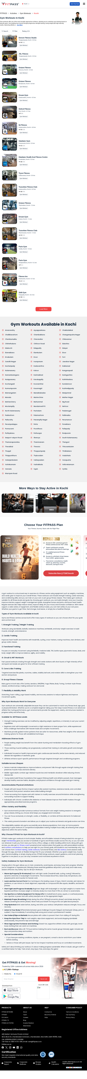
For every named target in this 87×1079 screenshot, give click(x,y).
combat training (21, 850)
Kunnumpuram (11, 388)
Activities (13, 13)
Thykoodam (38, 455)
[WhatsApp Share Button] (21, 1047)
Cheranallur (38, 339)
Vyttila (64, 469)
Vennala (8, 469)
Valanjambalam (11, 460)
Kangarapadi (67, 370)
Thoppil (8, 451)
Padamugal (66, 411)
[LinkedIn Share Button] (18, 1047)
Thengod (65, 442)
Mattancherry (10, 402)
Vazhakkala (38, 464)
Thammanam (39, 442)
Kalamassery (10, 370)
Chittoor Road (39, 344)
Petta (36, 424)
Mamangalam (10, 393)
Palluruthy (9, 420)
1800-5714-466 (16, 1042)
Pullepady (66, 429)
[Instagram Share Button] (10, 1047)
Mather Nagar (67, 397)
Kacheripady (10, 366)
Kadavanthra (39, 366)
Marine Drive (38, 397)
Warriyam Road (11, 473)
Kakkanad (66, 366)
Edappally (37, 348)
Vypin (36, 469)
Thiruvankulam (68, 447)
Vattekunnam (10, 464)
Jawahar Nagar (68, 361)
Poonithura (38, 429)
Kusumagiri (38, 388)
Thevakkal (9, 447)
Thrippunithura (11, 455)
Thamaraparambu (12, 442)
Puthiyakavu (9, 433)
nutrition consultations (13, 847)
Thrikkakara (67, 451)
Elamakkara (9, 353)
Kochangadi (10, 384)
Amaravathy (10, 330)
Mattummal (38, 402)
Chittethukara (10, 344)
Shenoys (37, 438)
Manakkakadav (40, 393)
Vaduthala (66, 455)
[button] (25, 4)
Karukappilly (38, 379)
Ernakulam (9, 357)
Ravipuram (66, 433)
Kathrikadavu (67, 379)
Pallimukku (66, 415)
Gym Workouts (25, 13)
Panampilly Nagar (40, 420)
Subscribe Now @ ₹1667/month (61, 573)
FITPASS (3, 13)
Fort (63, 357)
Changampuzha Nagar (71, 335)
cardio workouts (34, 850)
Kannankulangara (12, 375)
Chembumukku (11, 339)
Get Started (75, 4)
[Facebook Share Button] (3, 1047)
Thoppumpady (39, 451)
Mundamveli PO (40, 406)
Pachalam (37, 411)
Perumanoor (67, 420)
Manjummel (66, 393)
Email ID (19, 974)
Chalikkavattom (11, 335)
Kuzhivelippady (68, 388)
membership (11, 841)
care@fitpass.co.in (35, 1042)
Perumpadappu (11, 424)
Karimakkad (38, 375)
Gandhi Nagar (10, 361)
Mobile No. (8, 974)
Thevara (37, 447)
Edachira (65, 344)
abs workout (62, 850)
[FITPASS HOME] (11, 4)
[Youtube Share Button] (14, 1047)
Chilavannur (67, 339)
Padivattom (9, 415)
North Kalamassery (12, 411)
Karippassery (10, 379)
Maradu (8, 397)
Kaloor (36, 370)
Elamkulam (38, 353)
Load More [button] (43, 309)
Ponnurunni (9, 429)
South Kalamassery (69, 438)
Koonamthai (38, 384)
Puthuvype (38, 433)
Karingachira (67, 375)
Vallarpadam (39, 460)
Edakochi (8, 348)
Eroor (36, 357)
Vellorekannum (68, 464)
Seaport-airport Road (13, 438)
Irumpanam (38, 361)
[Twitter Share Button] (6, 1047)
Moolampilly (10, 406)
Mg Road (65, 402)
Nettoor (65, 406)
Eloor (64, 353)
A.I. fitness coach (23, 845)
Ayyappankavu (39, 330)
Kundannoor (67, 384)
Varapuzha (66, 460)
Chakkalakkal (67, 330)
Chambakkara (39, 335)
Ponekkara (66, 424)
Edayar (65, 348)
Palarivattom (39, 415)
